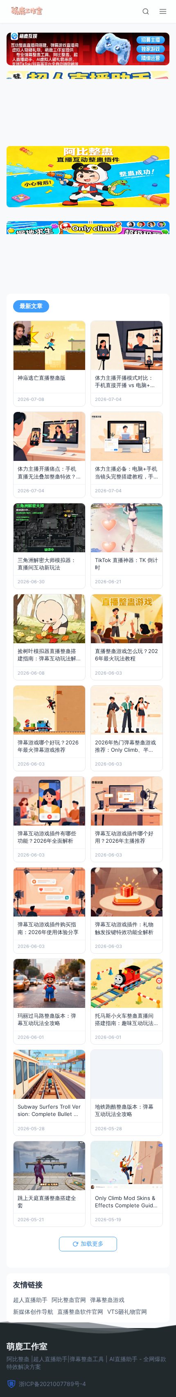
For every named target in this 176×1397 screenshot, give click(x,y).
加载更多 (92, 1243)
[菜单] (162, 11)
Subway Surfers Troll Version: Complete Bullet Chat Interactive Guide (49, 1114)
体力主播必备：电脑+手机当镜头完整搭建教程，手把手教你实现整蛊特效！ (126, 476)
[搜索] (145, 11)
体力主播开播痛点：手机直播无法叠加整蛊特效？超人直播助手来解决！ (47, 476)
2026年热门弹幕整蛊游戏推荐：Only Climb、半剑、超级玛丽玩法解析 (125, 749)
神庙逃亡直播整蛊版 (41, 377)
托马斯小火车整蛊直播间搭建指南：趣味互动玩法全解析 (124, 1023)
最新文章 (31, 306)
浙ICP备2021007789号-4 (52, 1383)
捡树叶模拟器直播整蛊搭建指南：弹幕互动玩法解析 (47, 658)
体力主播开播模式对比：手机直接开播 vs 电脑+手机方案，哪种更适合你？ (125, 385)
